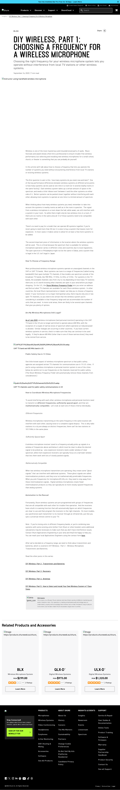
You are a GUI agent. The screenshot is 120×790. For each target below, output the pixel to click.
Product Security (105, 760)
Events (81, 725)
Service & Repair (105, 715)
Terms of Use (106, 786)
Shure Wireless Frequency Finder (59, 285)
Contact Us (103, 764)
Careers (61, 725)
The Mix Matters (65, 730)
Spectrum (82, 734)
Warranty (102, 745)
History (61, 720)
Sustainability (64, 734)
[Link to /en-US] (9, 10)
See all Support (105, 769)
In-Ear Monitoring (45, 739)
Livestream (83, 730)
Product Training (105, 732)
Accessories (43, 751)
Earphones (42, 734)
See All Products (45, 761)
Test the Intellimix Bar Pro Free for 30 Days (60, 2)
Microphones (43, 715)
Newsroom (82, 720)
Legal (113, 786)
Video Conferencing (46, 725)
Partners (62, 739)
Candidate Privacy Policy (66, 763)
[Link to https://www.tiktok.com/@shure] (28, 778)
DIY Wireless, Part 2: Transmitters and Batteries (45, 564)
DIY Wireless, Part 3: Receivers (38, 571)
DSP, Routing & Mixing (44, 745)
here (83, 535)
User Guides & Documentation (104, 721)
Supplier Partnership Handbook (106, 752)
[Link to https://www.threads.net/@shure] (32, 778)
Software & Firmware (103, 738)
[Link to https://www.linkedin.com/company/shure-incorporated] (16, 778)
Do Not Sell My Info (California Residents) (66, 754)
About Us (62, 715)
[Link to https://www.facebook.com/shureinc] (6, 778)
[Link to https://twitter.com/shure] (9, 778)
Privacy (97, 786)
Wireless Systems (46, 720)
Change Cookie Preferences (64, 745)
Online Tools (103, 728)
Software (42, 756)
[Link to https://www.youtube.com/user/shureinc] (24, 778)
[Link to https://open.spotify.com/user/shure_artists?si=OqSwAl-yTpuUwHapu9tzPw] (20, 778)
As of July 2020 (32, 320)
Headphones (43, 730)
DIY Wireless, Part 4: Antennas (38, 579)
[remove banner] (118, 1)
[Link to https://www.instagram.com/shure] (13, 778)
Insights (81, 715)
